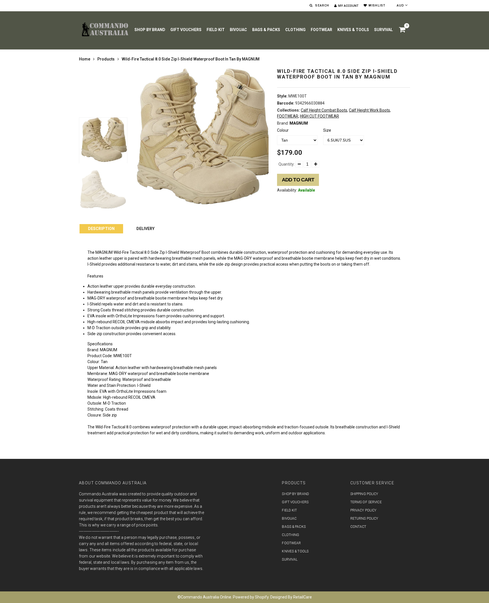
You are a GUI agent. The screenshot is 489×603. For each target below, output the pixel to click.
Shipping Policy (364, 494)
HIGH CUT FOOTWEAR (319, 116)
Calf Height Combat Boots (324, 110)
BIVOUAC (238, 29)
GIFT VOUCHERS (185, 29)
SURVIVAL (383, 29)
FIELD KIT (216, 29)
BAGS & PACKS (266, 29)
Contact (358, 527)
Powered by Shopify (251, 597)
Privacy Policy (363, 510)
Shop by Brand (149, 29)
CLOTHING (295, 29)
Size (327, 130)
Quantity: (286, 164)
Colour (283, 130)
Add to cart (298, 180)
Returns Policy (364, 518)
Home (84, 59)
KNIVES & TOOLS (353, 29)
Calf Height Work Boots (369, 110)
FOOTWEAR (321, 29)
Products (106, 59)
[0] (403, 30)
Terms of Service (366, 502)
